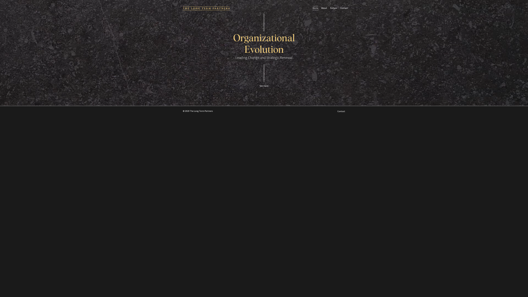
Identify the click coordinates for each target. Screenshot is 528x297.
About (324, 8)
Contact (344, 8)
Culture (333, 8)
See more (264, 85)
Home (315, 8)
